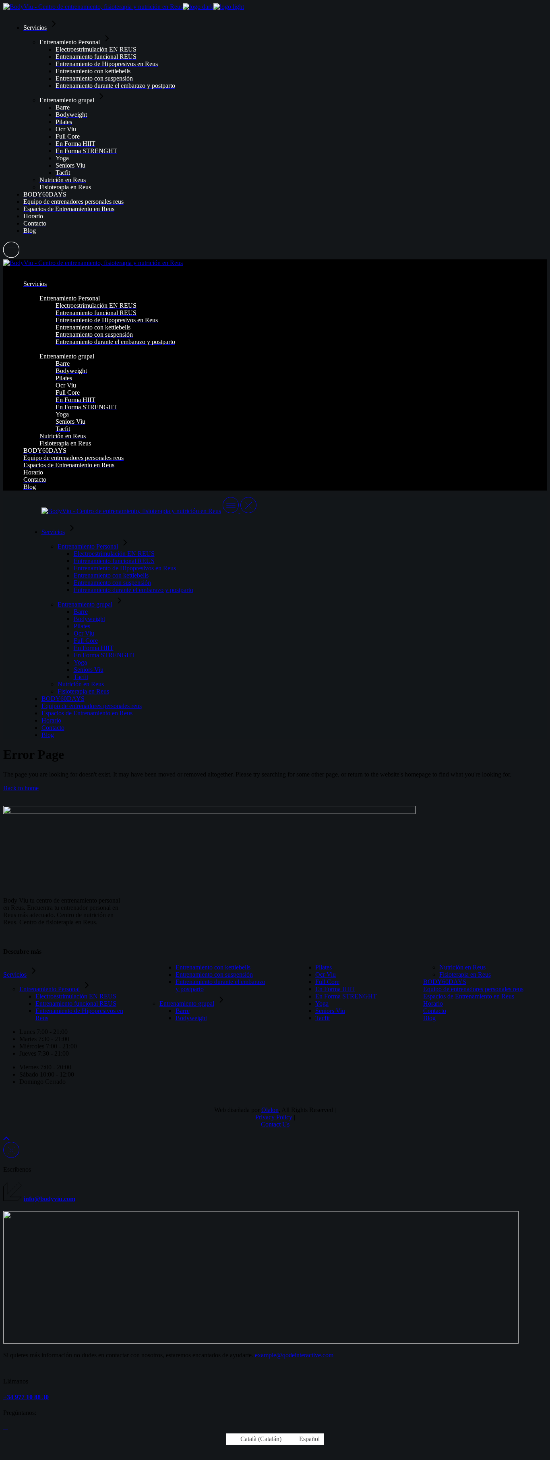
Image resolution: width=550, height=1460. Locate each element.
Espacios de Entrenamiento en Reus (468, 996)
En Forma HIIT (335, 989)
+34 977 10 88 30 (26, 1397)
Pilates (323, 967)
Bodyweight (191, 1018)
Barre (183, 1010)
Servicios (15, 974)
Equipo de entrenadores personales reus (473, 989)
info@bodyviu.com (49, 1198)
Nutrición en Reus (462, 967)
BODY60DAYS (444, 981)
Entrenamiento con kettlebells (213, 967)
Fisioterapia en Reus (465, 974)
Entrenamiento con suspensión (214, 974)
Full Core (327, 981)
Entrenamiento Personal (49, 989)
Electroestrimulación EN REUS (75, 996)
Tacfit (322, 1018)
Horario (433, 1003)
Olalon (270, 1109)
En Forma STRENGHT (346, 996)
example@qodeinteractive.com (294, 1355)
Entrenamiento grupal (186, 1003)
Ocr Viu (325, 974)
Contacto (434, 1010)
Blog (429, 1018)
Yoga (322, 1003)
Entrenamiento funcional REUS (75, 1003)
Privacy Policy (273, 1117)
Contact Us (275, 1124)
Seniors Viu (330, 1010)
